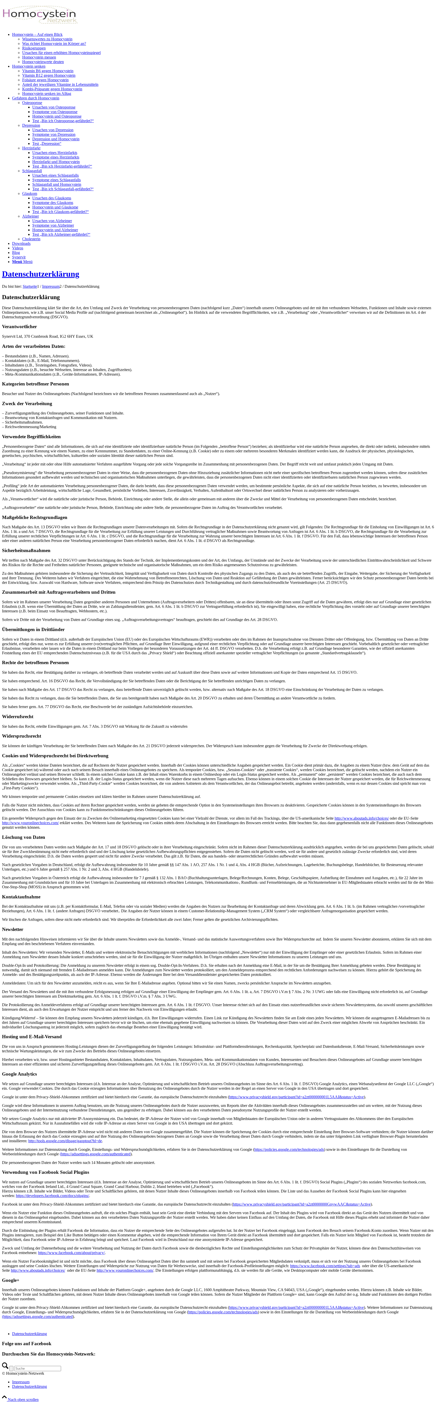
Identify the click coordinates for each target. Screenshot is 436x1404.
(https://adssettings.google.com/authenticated (95, 1154)
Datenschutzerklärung (40, 273)
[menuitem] (223, 48)
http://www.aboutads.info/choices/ (362, 818)
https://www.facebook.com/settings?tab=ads (325, 1266)
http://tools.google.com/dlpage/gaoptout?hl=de (65, 1141)
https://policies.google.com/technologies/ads (289, 1149)
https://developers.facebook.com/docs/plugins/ (52, 1195)
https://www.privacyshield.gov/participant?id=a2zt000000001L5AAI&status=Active (296, 1097)
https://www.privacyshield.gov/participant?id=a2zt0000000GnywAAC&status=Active (302, 1204)
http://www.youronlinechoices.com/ (30, 823)
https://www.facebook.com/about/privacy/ (71, 1253)
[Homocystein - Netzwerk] (40, 26)
